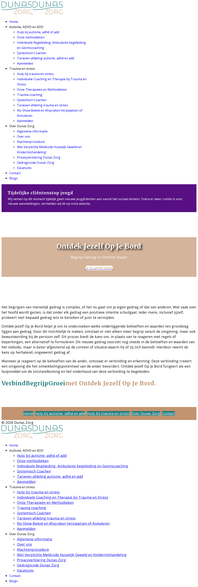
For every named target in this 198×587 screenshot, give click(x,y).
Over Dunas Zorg (146, 413)
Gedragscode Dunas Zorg (35, 162)
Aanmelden (25, 63)
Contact (14, 173)
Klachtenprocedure (31, 142)
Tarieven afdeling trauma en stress (42, 105)
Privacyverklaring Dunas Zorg (38, 157)
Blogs (13, 178)
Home (13, 22)
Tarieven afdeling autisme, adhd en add (45, 58)
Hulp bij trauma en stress (35, 74)
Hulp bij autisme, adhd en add (60, 413)
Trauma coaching (29, 95)
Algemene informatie (32, 131)
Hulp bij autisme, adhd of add (38, 32)
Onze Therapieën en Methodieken (42, 89)
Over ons (23, 136)
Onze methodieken (30, 37)
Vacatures (24, 168)
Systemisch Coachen (31, 53)
